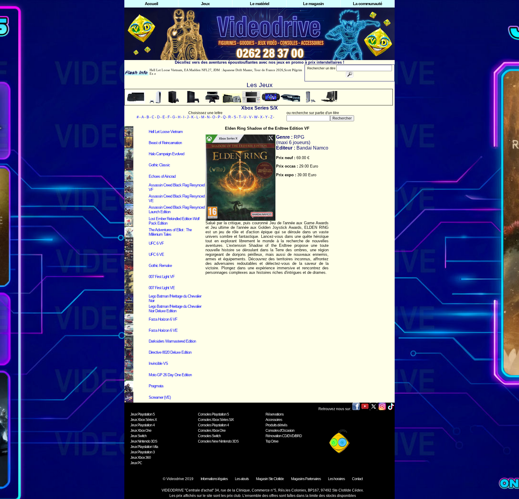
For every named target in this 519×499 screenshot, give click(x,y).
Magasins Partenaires (306, 479)
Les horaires (336, 479)
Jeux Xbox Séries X (143, 420)
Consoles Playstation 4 (213, 425)
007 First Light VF (162, 276)
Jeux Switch (138, 436)
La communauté (367, 3)
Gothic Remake (160, 265)
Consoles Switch (209, 436)
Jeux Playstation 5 (142, 414)
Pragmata (156, 386)
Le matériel (259, 3)
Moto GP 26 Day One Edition (170, 375)
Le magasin (313, 3)
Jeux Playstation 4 (142, 425)
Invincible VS (158, 363)
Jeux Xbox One (140, 430)
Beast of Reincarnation (165, 143)
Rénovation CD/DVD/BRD (284, 436)
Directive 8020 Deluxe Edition (170, 352)
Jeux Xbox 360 (140, 457)
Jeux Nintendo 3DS (143, 441)
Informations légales (214, 479)
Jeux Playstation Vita (144, 447)
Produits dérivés (276, 425)
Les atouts (242, 479)
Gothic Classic (159, 165)
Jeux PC (136, 463)
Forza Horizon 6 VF (163, 319)
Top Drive (272, 441)
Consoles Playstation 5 (213, 414)
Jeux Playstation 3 (142, 452)
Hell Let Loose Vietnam (166, 131)
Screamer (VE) (160, 397)
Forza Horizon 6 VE (163, 330)
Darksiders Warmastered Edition (172, 341)
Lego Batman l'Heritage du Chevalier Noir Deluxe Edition (175, 308)
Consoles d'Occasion (280, 430)
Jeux (205, 3)
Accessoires (274, 420)
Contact (357, 479)
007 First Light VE (162, 288)
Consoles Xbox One (212, 430)
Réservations (275, 414)
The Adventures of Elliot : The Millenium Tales (170, 232)
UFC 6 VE (156, 254)
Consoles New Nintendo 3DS (218, 441)
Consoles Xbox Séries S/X (216, 420)
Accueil (151, 3)
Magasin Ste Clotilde (270, 479)
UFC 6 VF (156, 243)
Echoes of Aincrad (162, 176)
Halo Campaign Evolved (166, 154)
